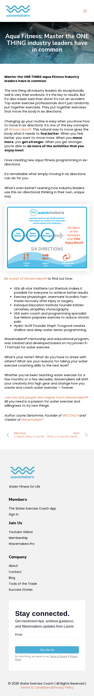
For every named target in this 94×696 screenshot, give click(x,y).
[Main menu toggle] (85, 11)
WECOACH (70, 415)
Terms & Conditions (35, 687)
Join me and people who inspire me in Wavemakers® (46, 397)
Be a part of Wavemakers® (25, 278)
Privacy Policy (63, 687)
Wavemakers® (20, 129)
